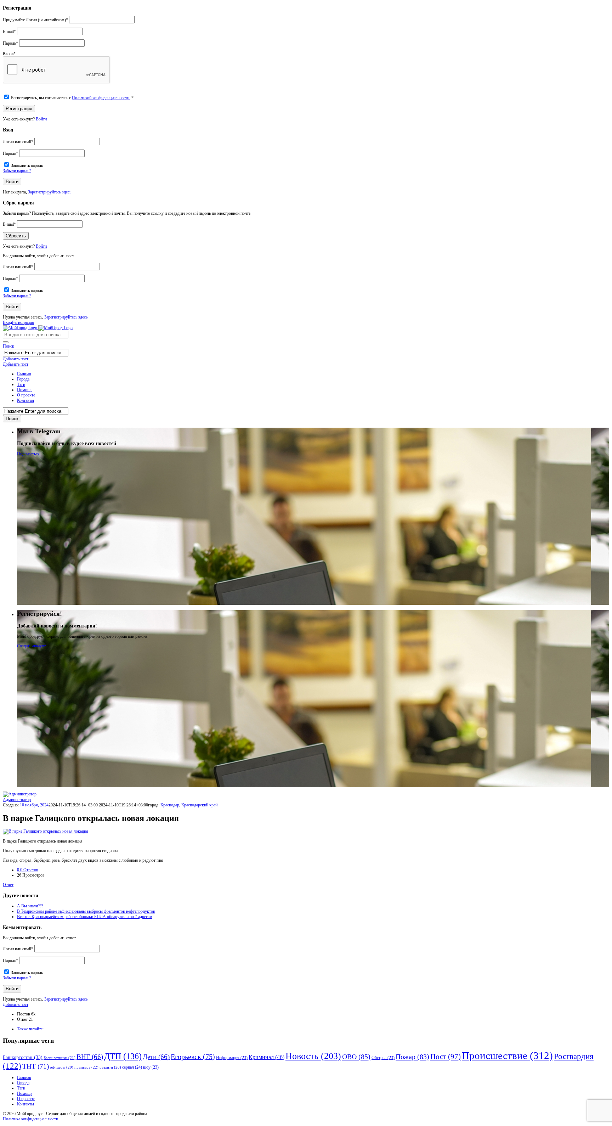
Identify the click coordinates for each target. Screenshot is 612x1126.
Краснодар (169, 805)
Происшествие (507, 1055)
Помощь (24, 389)
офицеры (61, 1067)
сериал (132, 1067)
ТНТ (35, 1066)
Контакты (25, 400)
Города (23, 379)
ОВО (356, 1056)
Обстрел (383, 1057)
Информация (232, 1057)
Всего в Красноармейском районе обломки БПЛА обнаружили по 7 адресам (84, 916)
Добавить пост (15, 358)
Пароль (10, 43)
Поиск (8, 346)
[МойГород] (38, 327)
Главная (24, 373)
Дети (156, 1056)
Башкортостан (22, 1057)
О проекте (26, 395)
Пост (445, 1056)
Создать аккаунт (31, 645)
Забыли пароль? (17, 170)
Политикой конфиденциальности (101, 97)
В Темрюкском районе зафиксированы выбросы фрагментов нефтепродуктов (86, 911)
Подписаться (28, 453)
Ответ (8, 884)
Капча (9, 53)
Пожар (412, 1056)
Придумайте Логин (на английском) (35, 19)
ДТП (123, 1056)
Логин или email (18, 141)
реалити (110, 1067)
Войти (41, 119)
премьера (86, 1067)
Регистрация (23, 322)
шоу (151, 1067)
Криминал (266, 1057)
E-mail (9, 31)
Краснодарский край (199, 805)
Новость (313, 1056)
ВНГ (89, 1056)
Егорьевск (193, 1056)
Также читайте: (30, 1028)
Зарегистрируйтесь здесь (49, 192)
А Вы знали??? (30, 905)
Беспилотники (59, 1057)
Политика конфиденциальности (30, 1118)
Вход (7, 322)
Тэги (21, 384)
